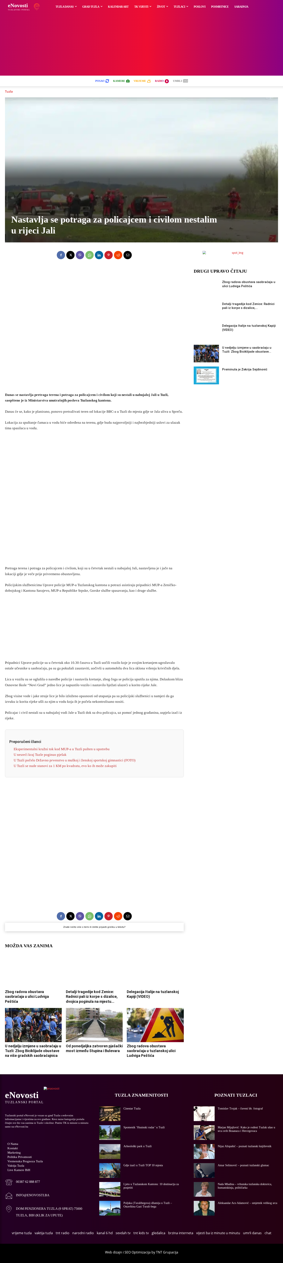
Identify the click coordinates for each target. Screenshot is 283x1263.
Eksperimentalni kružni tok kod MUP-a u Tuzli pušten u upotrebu (62, 749)
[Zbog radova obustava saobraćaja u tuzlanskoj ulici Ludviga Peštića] (155, 1025)
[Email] (127, 255)
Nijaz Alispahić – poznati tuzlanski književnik (244, 1146)
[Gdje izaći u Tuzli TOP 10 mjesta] (109, 1170)
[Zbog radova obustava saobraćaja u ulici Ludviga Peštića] (33, 971)
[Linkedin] (99, 255)
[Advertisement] (141, 45)
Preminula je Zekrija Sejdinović (244, 369)
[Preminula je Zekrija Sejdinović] (206, 375)
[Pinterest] (108, 255)
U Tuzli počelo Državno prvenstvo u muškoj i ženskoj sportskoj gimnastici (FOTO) (74, 760)
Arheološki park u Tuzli (137, 1146)
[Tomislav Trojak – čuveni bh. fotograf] (204, 1113)
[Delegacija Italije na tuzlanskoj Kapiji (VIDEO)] (155, 971)
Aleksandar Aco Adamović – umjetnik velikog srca (247, 1203)
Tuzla (9, 91)
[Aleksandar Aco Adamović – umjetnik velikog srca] (204, 1208)
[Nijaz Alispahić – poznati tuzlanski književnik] (204, 1151)
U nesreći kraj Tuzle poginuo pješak (40, 755)
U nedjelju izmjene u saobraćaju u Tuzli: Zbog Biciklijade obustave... (246, 350)
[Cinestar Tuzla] (109, 1113)
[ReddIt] (118, 255)
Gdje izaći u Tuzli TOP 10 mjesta (143, 1165)
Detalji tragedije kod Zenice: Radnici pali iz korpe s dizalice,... (248, 306)
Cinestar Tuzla (131, 1108)
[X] (70, 255)
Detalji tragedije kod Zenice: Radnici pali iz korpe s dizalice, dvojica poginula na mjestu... (92, 997)
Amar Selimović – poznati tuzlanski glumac (243, 1165)
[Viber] (80, 255)
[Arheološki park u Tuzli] (109, 1151)
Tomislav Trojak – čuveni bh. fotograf (240, 1108)
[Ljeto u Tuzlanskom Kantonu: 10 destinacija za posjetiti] (109, 1189)
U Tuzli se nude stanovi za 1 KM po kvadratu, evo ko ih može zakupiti (65, 766)
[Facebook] (61, 255)
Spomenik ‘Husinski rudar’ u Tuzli (144, 1127)
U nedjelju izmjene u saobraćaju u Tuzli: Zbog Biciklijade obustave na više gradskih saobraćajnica (33, 1051)
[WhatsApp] (89, 255)
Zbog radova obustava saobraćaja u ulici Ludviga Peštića (27, 997)
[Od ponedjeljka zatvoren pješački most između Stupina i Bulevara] (94, 1025)
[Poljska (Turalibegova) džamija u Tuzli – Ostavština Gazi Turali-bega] (109, 1208)
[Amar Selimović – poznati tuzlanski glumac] (204, 1170)
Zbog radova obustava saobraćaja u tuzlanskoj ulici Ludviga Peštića (151, 1051)
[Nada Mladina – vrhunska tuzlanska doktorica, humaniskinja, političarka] (204, 1189)
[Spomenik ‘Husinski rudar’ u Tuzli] (109, 1132)
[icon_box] (22, 1182)
